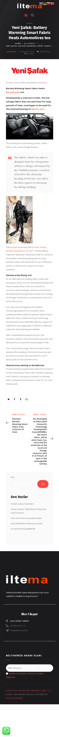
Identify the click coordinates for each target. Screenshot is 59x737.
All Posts (29, 43)
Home (18, 43)
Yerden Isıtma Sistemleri (22, 503)
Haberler (11, 52)
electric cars (37, 109)
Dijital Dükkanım (14, 698)
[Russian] (49, 3)
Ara (12, 477)
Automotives (13, 92)
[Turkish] (52, 3)
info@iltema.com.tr (19, 630)
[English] (41, 3)
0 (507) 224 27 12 (17, 625)
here (44, 82)
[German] (45, 3)
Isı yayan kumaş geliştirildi (23, 528)
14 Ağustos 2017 (26, 52)
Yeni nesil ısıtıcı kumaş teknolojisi (26, 518)
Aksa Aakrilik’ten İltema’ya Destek (27, 523)
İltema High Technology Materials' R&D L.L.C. (29, 691)
